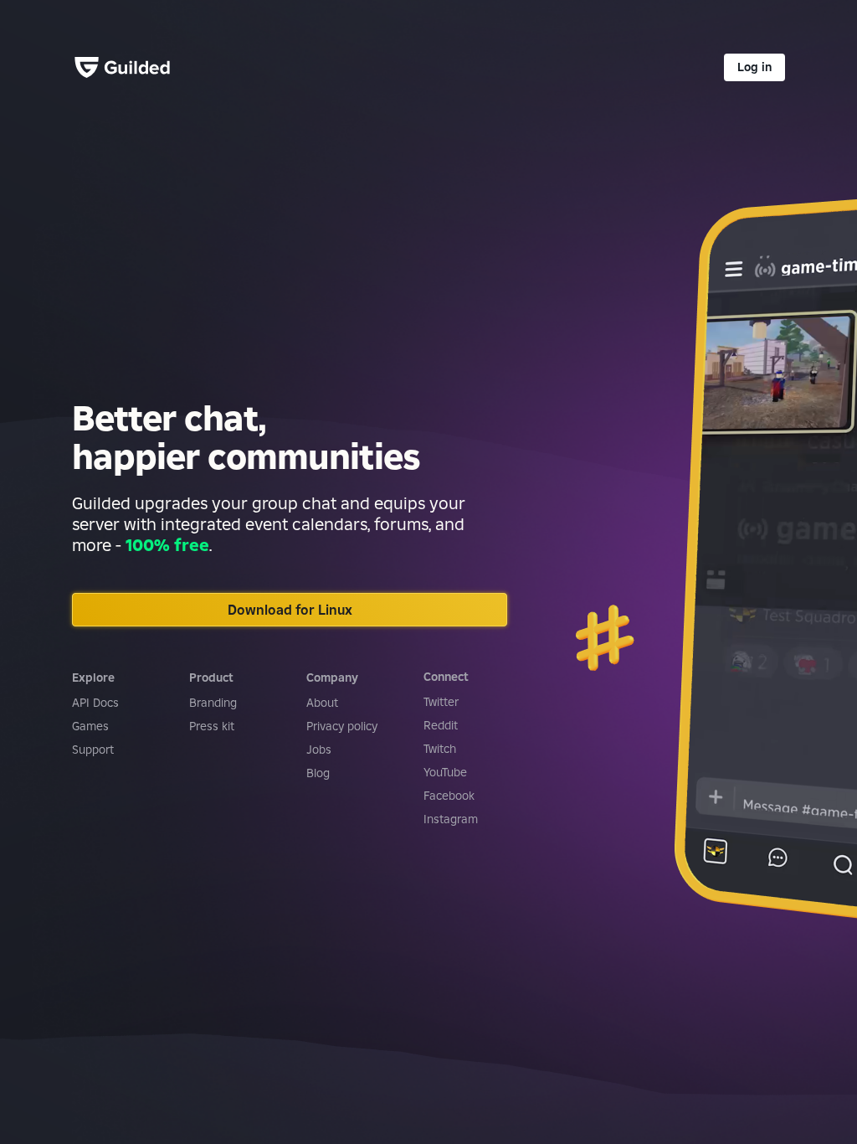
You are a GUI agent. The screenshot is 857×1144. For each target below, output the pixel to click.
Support (93, 749)
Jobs (318, 749)
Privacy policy (341, 726)
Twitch (439, 748)
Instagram (450, 819)
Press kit (211, 726)
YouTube (445, 772)
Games (90, 726)
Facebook (449, 795)
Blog (318, 773)
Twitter (441, 702)
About (322, 702)
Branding (213, 702)
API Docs (95, 702)
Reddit (440, 725)
